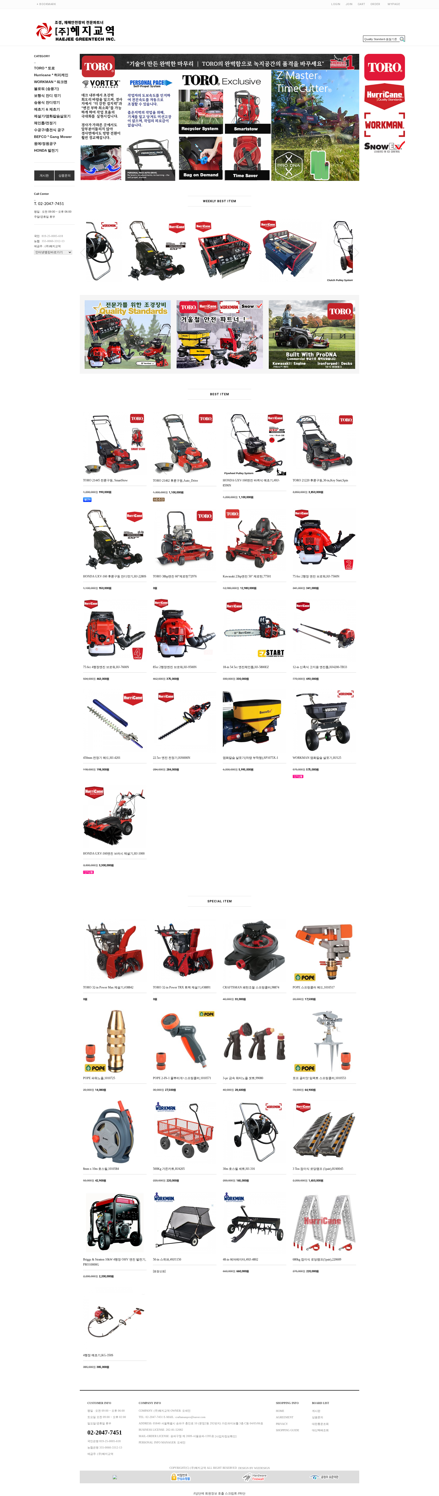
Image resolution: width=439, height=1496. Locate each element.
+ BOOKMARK (46, 4)
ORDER (375, 4)
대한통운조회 (320, 1423)
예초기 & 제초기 (47, 109)
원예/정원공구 (45, 143)
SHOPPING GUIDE (287, 1430)
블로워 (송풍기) (46, 89)
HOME (280, 1410)
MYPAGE (394, 4)
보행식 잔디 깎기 (47, 95)
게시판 (44, 175)
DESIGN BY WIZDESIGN (254, 1468)
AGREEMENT (284, 1417)
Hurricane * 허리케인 (51, 75)
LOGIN (335, 4)
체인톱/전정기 (45, 123)
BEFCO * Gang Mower (53, 137)
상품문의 (64, 175)
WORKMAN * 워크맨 (50, 82)
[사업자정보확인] (226, 1436)
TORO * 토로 (44, 68)
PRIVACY (282, 1423)
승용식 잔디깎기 (47, 102)
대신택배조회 (320, 1430)
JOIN (349, 4)
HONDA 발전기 (46, 150)
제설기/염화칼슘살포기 (52, 116)
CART (361, 4)
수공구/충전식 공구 (49, 130)
